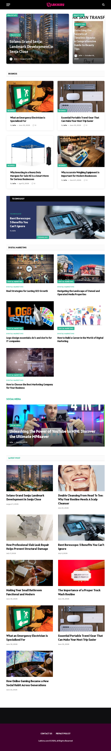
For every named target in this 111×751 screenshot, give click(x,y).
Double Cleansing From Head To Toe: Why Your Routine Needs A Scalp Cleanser (80, 499)
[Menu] (8, 4)
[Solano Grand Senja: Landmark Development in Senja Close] (37, 39)
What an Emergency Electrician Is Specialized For (27, 119)
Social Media (16, 425)
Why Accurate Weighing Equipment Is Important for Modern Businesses (80, 174)
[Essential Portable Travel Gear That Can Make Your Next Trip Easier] (81, 96)
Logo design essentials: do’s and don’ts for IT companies (29, 339)
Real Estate (12, 15)
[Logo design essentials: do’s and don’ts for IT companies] (30, 315)
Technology (43, 237)
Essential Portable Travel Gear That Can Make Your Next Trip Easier (80, 119)
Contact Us (46, 733)
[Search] (103, 4)
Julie (15, 59)
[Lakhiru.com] (55, 4)
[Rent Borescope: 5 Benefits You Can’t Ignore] (70, 222)
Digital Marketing (15, 282)
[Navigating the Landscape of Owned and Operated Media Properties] (81, 268)
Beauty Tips (78, 15)
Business (11, 111)
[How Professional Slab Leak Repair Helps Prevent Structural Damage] (29, 527)
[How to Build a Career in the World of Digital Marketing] (81, 315)
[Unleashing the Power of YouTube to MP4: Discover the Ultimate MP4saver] (55, 426)
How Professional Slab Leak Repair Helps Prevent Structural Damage (27, 547)
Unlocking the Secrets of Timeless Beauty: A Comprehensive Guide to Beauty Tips (85, 40)
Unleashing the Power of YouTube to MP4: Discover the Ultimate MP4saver (52, 434)
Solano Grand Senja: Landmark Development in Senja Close (31, 46)
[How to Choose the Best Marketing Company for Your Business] (30, 362)
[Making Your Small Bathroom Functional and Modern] (29, 573)
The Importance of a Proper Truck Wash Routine (79, 592)
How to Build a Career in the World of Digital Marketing (80, 339)
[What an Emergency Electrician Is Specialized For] (30, 96)
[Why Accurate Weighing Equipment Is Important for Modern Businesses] (81, 151)
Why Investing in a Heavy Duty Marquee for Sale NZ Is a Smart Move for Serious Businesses (29, 176)
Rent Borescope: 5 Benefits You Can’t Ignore (20, 222)
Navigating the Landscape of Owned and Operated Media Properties (78, 292)
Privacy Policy (63, 733)
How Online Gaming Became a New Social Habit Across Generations (27, 683)
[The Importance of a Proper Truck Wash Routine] (81, 573)
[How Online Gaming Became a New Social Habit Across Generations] (29, 664)
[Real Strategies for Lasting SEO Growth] (30, 268)
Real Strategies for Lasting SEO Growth (27, 291)
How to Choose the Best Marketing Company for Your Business (29, 386)
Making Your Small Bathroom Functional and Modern (24, 592)
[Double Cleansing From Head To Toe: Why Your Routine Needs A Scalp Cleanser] (81, 478)
